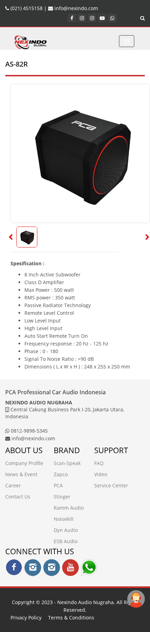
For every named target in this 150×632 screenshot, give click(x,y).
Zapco (61, 474)
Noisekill (64, 519)
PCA (58, 485)
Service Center (111, 485)
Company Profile (24, 463)
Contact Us (17, 496)
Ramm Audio (69, 507)
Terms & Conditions (71, 617)
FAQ (99, 463)
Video (100, 474)
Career (13, 485)
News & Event (21, 474)
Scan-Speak (67, 463)
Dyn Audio (66, 530)
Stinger (62, 496)
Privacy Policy (26, 617)
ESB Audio (65, 541)
